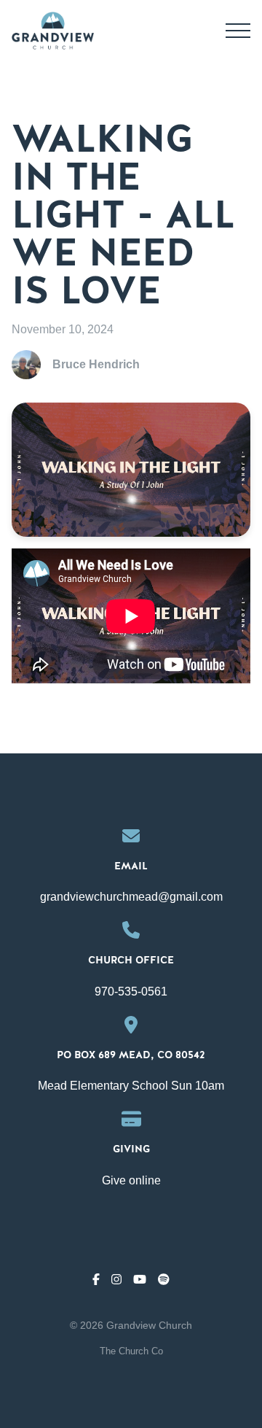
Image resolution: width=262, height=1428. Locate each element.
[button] (238, 30)
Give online (131, 1180)
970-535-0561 (131, 991)
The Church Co (131, 1351)
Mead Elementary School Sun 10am (131, 1085)
